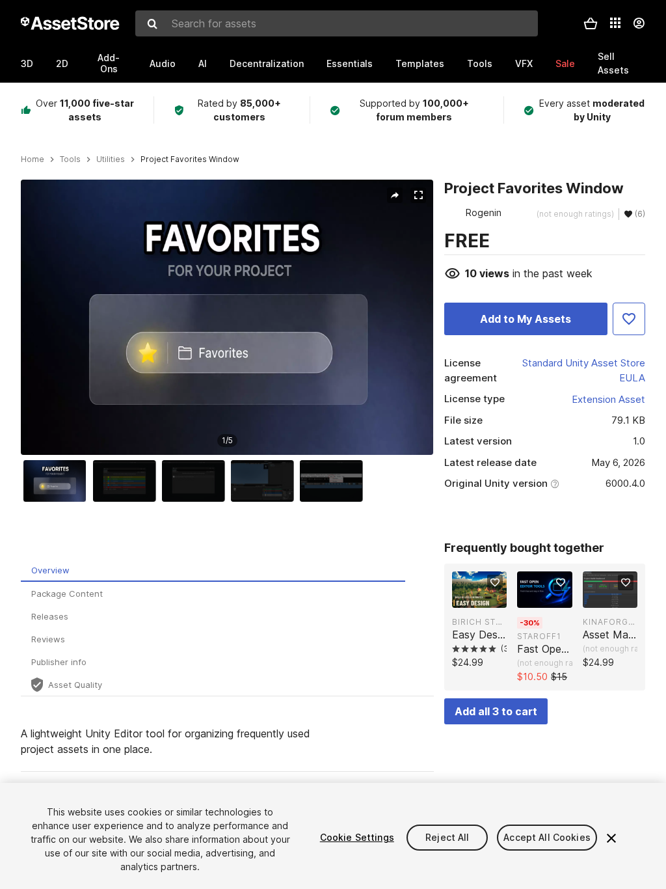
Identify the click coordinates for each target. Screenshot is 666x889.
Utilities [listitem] (110, 159)
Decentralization (267, 63)
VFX (524, 63)
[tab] (213, 570)
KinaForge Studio (610, 622)
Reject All (447, 837)
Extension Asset (608, 399)
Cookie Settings (357, 837)
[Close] (611, 838)
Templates (419, 63)
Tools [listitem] (70, 159)
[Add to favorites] (495, 582)
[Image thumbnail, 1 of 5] (58, 481)
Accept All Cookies (547, 837)
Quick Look (486, 597)
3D (27, 63)
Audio (163, 63)
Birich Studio (479, 622)
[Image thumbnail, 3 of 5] (196, 481)
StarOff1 (539, 636)
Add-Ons (109, 63)
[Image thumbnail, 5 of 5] (334, 481)
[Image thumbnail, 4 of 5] (265, 481)
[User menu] (638, 23)
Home (32, 159)
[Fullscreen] (418, 195)
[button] (590, 23)
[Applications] (615, 23)
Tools (479, 63)
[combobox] (336, 23)
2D (62, 63)
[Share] (395, 195)
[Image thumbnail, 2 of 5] (127, 481)
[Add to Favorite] (629, 319)
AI (202, 63)
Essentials (349, 63)
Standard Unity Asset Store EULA (583, 370)
